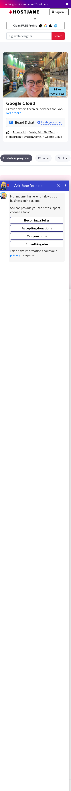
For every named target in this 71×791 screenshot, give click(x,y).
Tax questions (37, 236)
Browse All (19, 132)
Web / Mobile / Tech (42, 132)
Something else (37, 244)
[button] (63, 158)
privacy (15, 255)
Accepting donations (37, 228)
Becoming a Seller (37, 220)
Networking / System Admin (24, 136)
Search (58, 36)
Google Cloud (53, 136)
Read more (13, 113)
